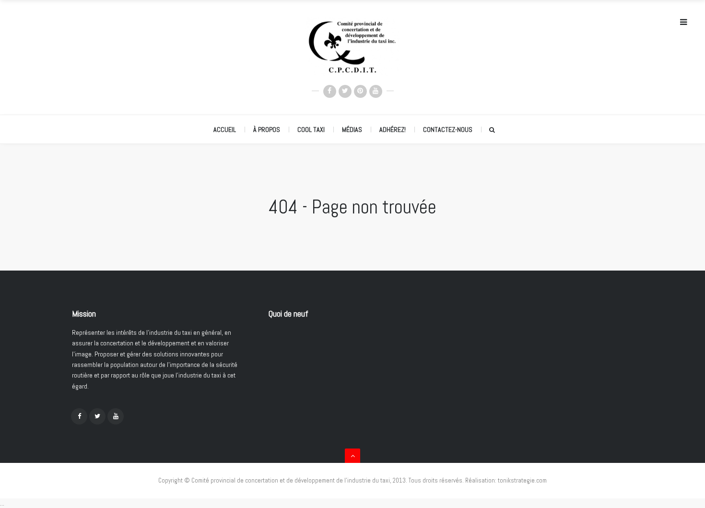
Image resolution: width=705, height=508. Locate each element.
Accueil (224, 129)
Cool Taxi (311, 129)
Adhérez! (392, 129)
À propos (266, 129)
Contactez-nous (447, 129)
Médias (352, 129)
